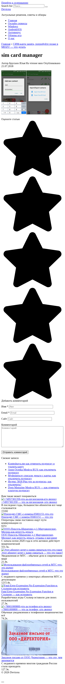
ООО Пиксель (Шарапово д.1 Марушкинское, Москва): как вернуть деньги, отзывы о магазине (29, 536)
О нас (11, 38)
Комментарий (9, 424)
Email (5, 412)
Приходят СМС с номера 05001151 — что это (27, 517)
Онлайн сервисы (17, 23)
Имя (4, 406)
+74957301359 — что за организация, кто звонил (29, 502)
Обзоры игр (15, 35)
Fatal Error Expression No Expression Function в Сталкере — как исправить (27, 593)
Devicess (6, 9)
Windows (13, 26)
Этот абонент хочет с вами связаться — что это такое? (32, 552)
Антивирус (14, 32)
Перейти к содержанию (14, 2)
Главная (12, 20)
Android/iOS (15, 29)
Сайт (4, 418)
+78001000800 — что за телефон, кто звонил (26, 609)
